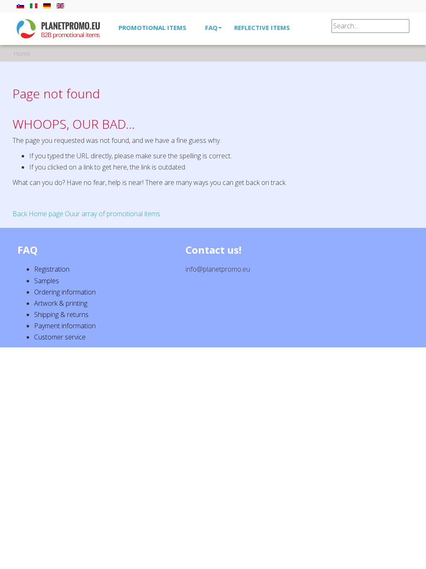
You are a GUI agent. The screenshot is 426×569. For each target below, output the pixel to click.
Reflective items (262, 27)
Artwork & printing (60, 303)
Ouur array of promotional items (112, 213)
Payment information (65, 325)
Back (19, 213)
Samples (46, 280)
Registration (51, 269)
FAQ (211, 27)
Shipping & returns (61, 314)
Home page (46, 213)
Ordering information (65, 292)
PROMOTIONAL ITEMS (152, 27)
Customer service (60, 337)
